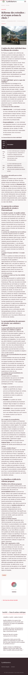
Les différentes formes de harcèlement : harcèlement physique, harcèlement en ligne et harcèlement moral (13, 629)
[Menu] (25, 1)
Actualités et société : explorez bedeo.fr (13, 617)
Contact (13, 666)
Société (7, 5)
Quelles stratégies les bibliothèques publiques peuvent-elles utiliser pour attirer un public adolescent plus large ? (13, 648)
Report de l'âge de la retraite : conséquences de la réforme (10, 635)
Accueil (3, 5)
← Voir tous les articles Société (9, 600)
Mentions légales (5, 666)
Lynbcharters (11, 1)
